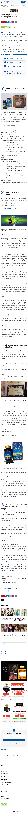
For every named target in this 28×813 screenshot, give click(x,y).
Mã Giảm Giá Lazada (5, 655)
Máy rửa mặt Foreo (5, 771)
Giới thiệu (3, 794)
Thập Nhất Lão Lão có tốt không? (15, 62)
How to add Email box (5, 749)
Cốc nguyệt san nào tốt (5, 784)
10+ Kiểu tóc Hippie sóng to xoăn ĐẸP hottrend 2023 (7, 634)
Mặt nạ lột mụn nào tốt (5, 780)
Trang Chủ (3, 5)
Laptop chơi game (4, 769)
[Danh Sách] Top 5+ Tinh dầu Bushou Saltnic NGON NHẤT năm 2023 (20, 619)
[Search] (19, 2)
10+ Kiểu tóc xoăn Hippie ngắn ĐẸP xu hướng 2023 (20, 634)
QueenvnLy (7, 566)
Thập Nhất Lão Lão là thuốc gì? (15, 58)
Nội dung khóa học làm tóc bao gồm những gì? (7, 619)
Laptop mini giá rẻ (4, 768)
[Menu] (1, 2)
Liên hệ (2, 796)
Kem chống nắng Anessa (6, 782)
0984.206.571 (7, 759)
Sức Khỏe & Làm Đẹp (9, 5)
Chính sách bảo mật (5, 798)
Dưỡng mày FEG (4, 779)
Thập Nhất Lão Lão (6, 32)
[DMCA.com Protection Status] (4, 803)
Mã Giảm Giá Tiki (4, 653)
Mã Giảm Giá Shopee (5, 651)
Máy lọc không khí (4, 773)
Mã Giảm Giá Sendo (5, 657)
